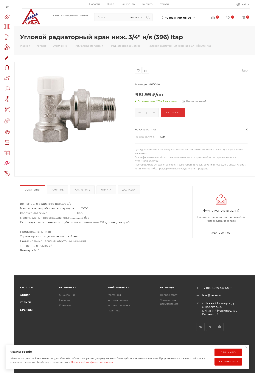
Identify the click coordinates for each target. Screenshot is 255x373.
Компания (68, 287)
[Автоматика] (7, 48)
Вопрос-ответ (168, 294)
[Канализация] (7, 37)
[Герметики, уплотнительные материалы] (7, 58)
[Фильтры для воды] (7, 153)
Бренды (26, 309)
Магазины (114, 294)
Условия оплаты (118, 300)
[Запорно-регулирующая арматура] (7, 79)
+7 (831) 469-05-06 (178, 17)
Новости (64, 300)
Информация (119, 287)
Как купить (82, 189)
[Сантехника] (7, 143)
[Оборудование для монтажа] (7, 110)
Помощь (167, 287)
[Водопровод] (7, 17)
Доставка (129, 189)
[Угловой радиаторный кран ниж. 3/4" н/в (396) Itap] (75, 109)
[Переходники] (7, 121)
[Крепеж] (7, 89)
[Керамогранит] (7, 164)
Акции (25, 294)
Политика (114, 310)
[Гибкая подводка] (7, 68)
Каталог (27, 287)
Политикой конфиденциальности (92, 361)
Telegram (210, 327)
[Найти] (148, 17)
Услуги (25, 302)
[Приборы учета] (7, 132)
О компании (67, 294)
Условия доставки (119, 305)
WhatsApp (220, 327)
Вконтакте (201, 327)
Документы (32, 189)
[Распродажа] (7, 174)
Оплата (106, 189)
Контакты (65, 305)
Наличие (58, 189)
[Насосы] (7, 99)
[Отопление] (7, 27)
